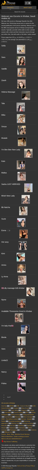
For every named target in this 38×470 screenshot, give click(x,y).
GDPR (3, 468)
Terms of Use (21, 466)
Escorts (10, 7)
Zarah (3, 80)
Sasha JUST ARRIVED (10, 184)
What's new (28, 7)
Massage (19, 417)
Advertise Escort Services (22, 434)
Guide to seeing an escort (21, 436)
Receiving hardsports (16, 421)
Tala (3, 103)
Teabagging (14, 430)
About (8, 434)
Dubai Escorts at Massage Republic (8, 3)
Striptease (13, 427)
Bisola (3, 337)
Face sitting (16, 410)
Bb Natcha (5, 207)
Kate (3, 161)
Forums (3, 434)
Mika (3, 115)
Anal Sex (5, 406)
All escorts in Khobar (8, 403)
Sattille (4, 69)
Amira (3, 265)
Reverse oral (16, 423)
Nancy (4, 372)
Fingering (25, 410)
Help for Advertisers (7, 436)
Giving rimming (16, 414)
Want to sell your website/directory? (11, 438)
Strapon (5, 427)
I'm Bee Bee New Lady (10, 150)
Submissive (23, 427)
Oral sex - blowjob (27, 419)
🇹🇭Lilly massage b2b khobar (13, 288)
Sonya (4, 126)
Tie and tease (25, 430)
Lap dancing (9, 417)
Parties (4, 421)
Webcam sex (10, 432)
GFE (28, 412)
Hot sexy (5, 242)
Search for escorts (19, 11)
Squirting (31, 425)
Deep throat (26, 408)
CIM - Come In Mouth (24, 406)
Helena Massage (8, 92)
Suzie (3, 219)
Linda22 (4, 360)
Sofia (3, 46)
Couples (17, 408)
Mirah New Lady (8, 196)
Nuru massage (29, 417)
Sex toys (14, 425)
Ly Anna (4, 277)
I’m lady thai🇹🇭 (7, 326)
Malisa (4, 173)
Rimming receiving (29, 423)
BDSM (13, 406)
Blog (12, 434)
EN (26, 3)
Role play (5, 425)
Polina (3, 383)
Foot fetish (9, 412)
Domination (6, 410)
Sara (3, 57)
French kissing (19, 412)
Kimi (3, 254)
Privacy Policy (30, 466)
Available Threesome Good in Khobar (16, 311)
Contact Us (9, 468)
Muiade (4, 138)
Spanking (22, 425)
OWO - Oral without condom (10, 419)
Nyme (3, 300)
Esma (5, 230)
